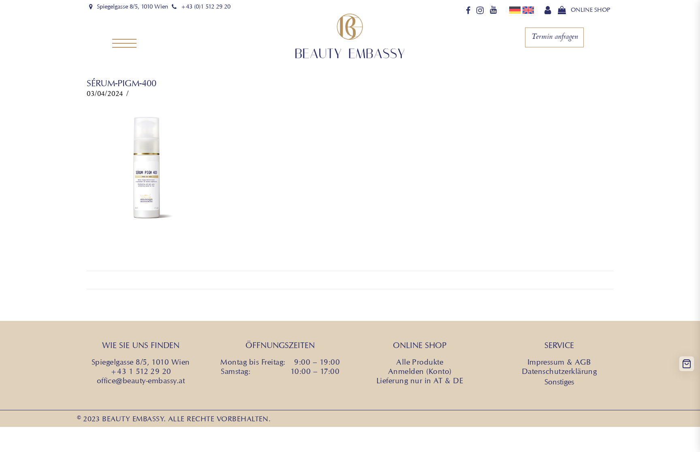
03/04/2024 (105, 93)
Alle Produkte (419, 361)
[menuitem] (516, 10)
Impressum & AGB (559, 361)
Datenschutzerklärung (559, 371)
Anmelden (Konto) (420, 371)
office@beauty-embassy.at (141, 380)
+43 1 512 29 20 (140, 371)
